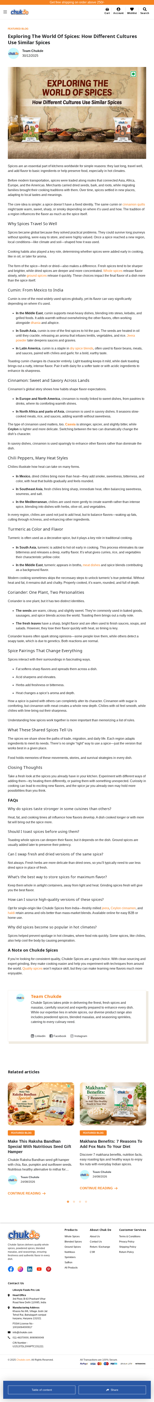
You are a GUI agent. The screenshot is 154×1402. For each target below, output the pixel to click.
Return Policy (126, 1252)
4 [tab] (86, 1202)
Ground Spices (73, 1246)
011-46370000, (21, 1337)
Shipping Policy (127, 1246)
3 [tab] (80, 1202)
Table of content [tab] (42, 1389)
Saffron (68, 1262)
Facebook (60, 1036)
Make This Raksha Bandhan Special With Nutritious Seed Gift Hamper (39, 1146)
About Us (95, 1236)
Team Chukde (46, 996)
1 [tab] (68, 1202)
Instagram (80, 1036)
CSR (92, 1252)
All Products (71, 1267)
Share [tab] (114, 1389)
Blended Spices (73, 1241)
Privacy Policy (126, 1241)
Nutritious (70, 1252)
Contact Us (96, 1241)
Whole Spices (72, 1236)
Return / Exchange (100, 1246)
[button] (119, 10)
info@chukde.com (22, 1332)
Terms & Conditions (129, 1236)
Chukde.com (23, 1359)
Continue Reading (24, 1193)
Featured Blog (18, 28)
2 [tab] (74, 1202)
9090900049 (37, 1337)
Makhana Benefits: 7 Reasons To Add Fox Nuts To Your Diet (111, 1144)
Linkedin (40, 1036)
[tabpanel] (41, 1139)
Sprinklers (70, 1257)
